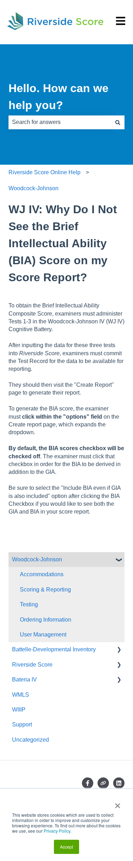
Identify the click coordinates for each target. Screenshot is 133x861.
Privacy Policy (57, 831)
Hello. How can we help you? (59, 97)
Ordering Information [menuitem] (45, 620)
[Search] (117, 122)
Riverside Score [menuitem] (32, 665)
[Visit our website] (103, 783)
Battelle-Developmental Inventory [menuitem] (54, 649)
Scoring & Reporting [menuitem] (45, 590)
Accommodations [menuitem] (41, 574)
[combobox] (60, 122)
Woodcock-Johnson (34, 188)
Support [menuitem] (22, 724)
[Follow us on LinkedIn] (118, 783)
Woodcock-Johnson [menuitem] (37, 559)
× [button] (117, 803)
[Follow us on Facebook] (87, 783)
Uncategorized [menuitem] (30, 740)
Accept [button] (66, 847)
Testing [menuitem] (29, 604)
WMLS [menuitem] (20, 695)
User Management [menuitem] (43, 634)
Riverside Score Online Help (45, 172)
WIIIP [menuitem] (19, 710)
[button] (118, 560)
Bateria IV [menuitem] (24, 679)
